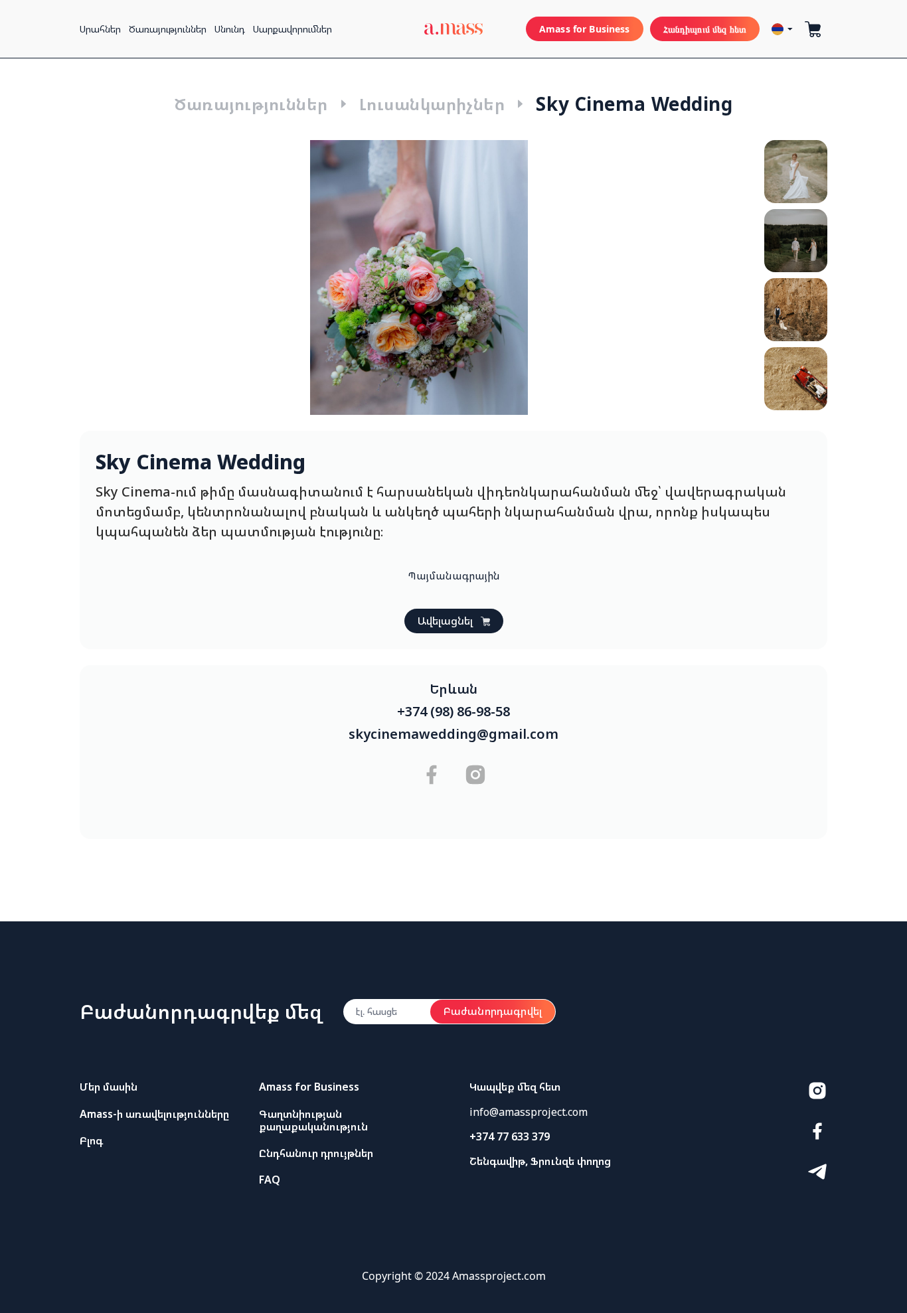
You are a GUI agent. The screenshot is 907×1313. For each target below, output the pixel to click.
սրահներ (100, 29)
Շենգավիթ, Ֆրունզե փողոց (540, 1161)
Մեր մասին (108, 1086)
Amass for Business (584, 29)
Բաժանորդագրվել (493, 1011)
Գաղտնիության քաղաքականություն (313, 1120)
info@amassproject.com (528, 1112)
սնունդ (229, 29)
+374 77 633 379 (509, 1136)
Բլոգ (91, 1140)
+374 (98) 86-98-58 (453, 712)
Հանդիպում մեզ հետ (704, 29)
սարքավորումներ (292, 29)
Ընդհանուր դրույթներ (316, 1153)
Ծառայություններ (250, 104)
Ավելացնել (445, 620)
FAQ (269, 1179)
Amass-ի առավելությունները (154, 1114)
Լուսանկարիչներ (432, 104)
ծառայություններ (167, 29)
